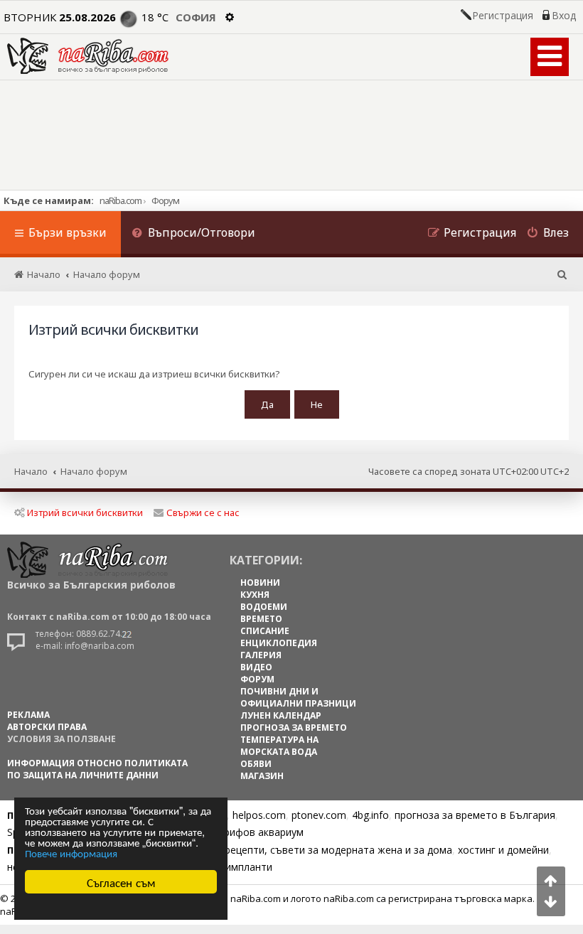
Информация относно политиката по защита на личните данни (97, 769)
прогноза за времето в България (475, 815)
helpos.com (259, 815)
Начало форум (93, 471)
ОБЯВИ (256, 764)
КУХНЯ (254, 595)
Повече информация (71, 852)
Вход (564, 15)
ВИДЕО (256, 667)
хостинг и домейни (503, 850)
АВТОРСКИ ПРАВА (47, 727)
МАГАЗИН (262, 776)
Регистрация (502, 15)
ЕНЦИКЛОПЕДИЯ (278, 643)
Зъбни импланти (232, 867)
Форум (165, 200)
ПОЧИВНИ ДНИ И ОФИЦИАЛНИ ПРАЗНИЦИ (298, 697)
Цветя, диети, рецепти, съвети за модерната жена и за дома (303, 850)
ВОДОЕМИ (263, 607)
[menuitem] (193, 234)
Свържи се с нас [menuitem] (203, 512)
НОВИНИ (260, 582)
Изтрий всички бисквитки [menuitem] (85, 512)
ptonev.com (319, 815)
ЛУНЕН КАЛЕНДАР (280, 715)
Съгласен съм (121, 882)
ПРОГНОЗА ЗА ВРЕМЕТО (293, 727)
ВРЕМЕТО (261, 619)
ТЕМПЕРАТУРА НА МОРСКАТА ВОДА (279, 746)
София (196, 17)
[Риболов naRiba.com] (88, 56)
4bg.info (370, 815)
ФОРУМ (257, 679)
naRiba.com (120, 200)
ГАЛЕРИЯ (261, 655)
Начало (31, 471)
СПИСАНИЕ (264, 631)
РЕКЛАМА (28, 715)
